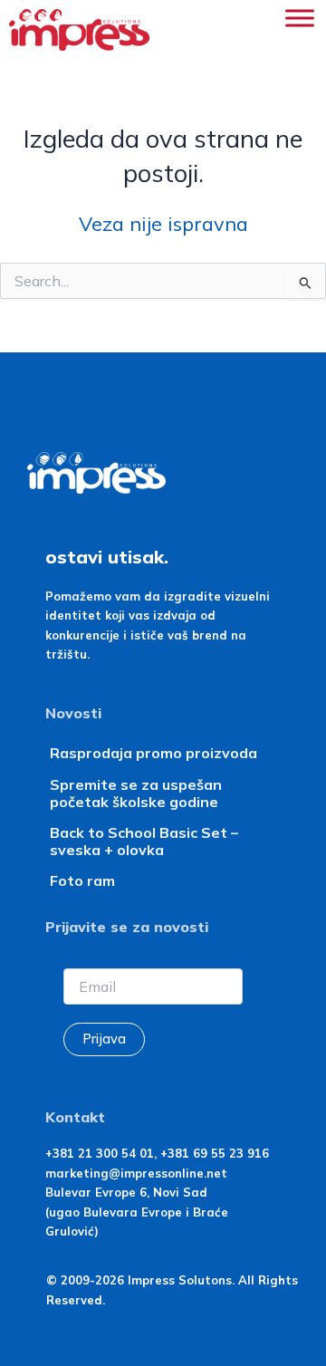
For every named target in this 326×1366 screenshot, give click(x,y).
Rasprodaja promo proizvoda (153, 753)
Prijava (104, 1038)
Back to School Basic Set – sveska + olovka (144, 841)
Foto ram (82, 880)
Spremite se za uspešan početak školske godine (136, 793)
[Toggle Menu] (299, 17)
